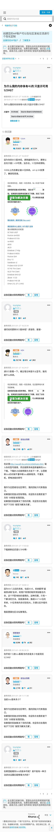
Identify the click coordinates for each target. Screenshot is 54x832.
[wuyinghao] (7, 70)
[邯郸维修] (7, 635)
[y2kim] (7, 141)
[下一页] (51, 58)
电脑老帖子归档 (11, 25)
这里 (48, 48)
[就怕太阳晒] (7, 441)
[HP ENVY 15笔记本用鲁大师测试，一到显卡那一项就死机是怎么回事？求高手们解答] (18, 58)
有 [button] (29, 295)
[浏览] (4, 12)
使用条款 (13, 827)
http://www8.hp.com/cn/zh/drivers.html (27, 464)
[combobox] (27, 18)
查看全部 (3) (15, 121)
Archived (14, 112)
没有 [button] (36, 295)
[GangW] (7, 573)
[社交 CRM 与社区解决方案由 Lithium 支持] (34, 816)
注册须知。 (22, 827)
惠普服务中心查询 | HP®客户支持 (20, 226)
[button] (48, 67)
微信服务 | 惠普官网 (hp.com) (19, 220)
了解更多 (26, 40)
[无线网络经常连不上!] (16, 58)
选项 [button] (50, 25)
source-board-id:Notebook (31, 112)
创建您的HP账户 (10, 40)
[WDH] (7, 352)
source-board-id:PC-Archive (22, 116)
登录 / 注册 (46, 12)
